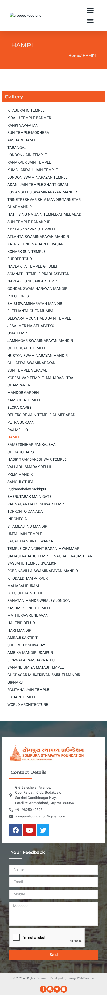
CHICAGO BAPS (20, 452)
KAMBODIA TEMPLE (24, 400)
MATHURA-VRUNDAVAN (27, 615)
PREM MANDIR (20, 474)
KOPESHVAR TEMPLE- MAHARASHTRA (40, 378)
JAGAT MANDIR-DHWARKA (30, 541)
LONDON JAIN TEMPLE (27, 155)
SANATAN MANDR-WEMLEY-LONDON (38, 600)
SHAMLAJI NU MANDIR (27, 526)
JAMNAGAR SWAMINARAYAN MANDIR (40, 340)
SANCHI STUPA (20, 482)
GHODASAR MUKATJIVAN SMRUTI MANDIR (43, 675)
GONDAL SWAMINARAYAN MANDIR (37, 288)
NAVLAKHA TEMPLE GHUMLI (32, 266)
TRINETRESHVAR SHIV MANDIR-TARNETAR (44, 199)
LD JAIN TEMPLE (21, 697)
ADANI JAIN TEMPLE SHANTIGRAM (37, 184)
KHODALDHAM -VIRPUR (27, 578)
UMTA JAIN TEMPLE (24, 533)
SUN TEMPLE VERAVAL (27, 370)
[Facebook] (15, 830)
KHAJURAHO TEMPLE (26, 110)
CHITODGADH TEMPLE (26, 348)
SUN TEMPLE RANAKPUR (28, 222)
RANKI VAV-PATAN (22, 125)
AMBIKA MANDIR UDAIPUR (30, 652)
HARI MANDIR (19, 630)
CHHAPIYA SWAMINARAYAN (31, 363)
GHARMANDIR (19, 207)
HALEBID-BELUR (21, 623)
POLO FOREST (19, 296)
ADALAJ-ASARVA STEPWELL (31, 229)
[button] (90, 10)
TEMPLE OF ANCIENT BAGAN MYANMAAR (43, 548)
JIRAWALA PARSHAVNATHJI (31, 660)
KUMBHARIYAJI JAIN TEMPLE (32, 170)
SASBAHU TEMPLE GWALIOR (31, 563)
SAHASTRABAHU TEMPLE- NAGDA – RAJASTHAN (50, 556)
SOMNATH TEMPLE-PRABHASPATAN (38, 274)
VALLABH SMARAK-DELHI (29, 467)
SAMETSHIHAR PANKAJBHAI (32, 444)
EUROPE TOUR (19, 259)
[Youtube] (29, 830)
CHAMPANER (18, 385)
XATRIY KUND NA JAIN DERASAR (35, 244)
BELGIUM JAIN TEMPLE (27, 593)
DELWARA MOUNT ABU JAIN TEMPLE (39, 318)
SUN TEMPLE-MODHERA (28, 132)
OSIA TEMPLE (19, 333)
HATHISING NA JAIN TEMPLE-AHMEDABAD (44, 214)
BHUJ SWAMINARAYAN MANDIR (34, 303)
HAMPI (13, 437)
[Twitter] (43, 830)
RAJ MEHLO (17, 430)
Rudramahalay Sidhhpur (26, 489)
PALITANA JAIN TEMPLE (28, 689)
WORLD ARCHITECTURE (27, 704)
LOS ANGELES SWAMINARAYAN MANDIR (42, 192)
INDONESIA (17, 519)
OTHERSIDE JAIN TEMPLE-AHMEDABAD (41, 415)
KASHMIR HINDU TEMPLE (29, 608)
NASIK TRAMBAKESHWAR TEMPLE (37, 459)
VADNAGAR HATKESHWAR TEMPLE (37, 504)
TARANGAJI (17, 147)
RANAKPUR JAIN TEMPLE (29, 162)
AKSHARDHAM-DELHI (25, 140)
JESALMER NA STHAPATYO (30, 326)
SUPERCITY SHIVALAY (26, 645)
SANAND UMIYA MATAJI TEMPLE (35, 667)
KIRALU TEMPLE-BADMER (29, 118)
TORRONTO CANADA (25, 511)
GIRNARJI (15, 682)
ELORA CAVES (19, 407)
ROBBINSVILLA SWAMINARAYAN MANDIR (42, 571)
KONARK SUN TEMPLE (26, 251)
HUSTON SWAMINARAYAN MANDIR (37, 355)
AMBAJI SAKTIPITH (23, 637)
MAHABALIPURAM (23, 585)
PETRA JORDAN (20, 422)
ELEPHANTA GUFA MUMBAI (30, 311)
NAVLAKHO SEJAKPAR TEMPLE (34, 281)
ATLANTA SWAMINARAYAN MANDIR (38, 236)
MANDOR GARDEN (23, 392)
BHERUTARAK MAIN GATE (29, 496)
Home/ (75, 55)
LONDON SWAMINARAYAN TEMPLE (37, 177)
